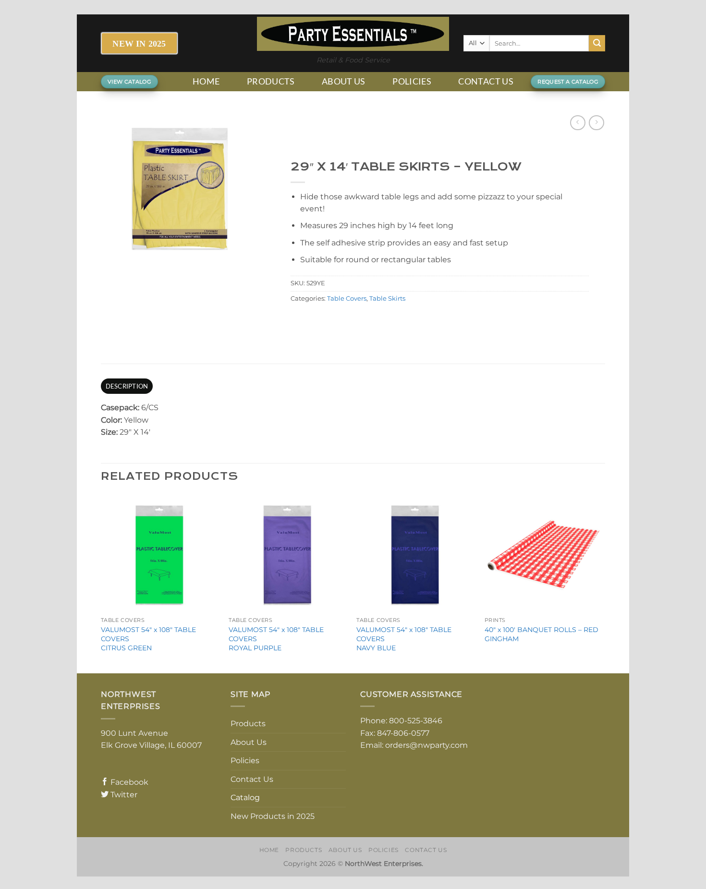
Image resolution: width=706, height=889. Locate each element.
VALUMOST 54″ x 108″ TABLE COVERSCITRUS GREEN (148, 638)
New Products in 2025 (273, 816)
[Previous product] (596, 122)
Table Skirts (387, 298)
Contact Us (485, 81)
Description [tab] (127, 386)
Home (206, 81)
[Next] (602, 582)
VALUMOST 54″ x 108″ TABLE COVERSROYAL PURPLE (276, 638)
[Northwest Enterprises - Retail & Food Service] (353, 34)
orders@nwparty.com (426, 745)
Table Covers (346, 298)
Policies (411, 81)
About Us (343, 81)
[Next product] (577, 122)
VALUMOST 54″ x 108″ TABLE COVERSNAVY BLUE (403, 638)
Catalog (245, 797)
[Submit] (597, 43)
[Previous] (101, 582)
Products (271, 81)
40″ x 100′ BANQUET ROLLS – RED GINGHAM (541, 634)
